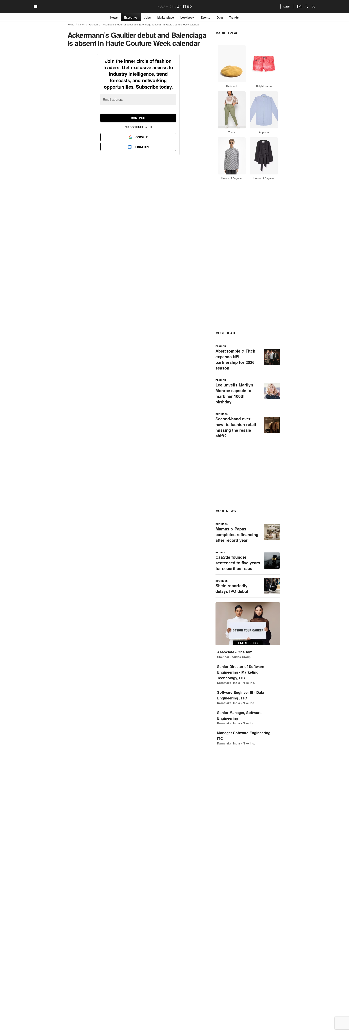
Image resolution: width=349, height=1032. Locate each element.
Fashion (93, 24)
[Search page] (306, 6)
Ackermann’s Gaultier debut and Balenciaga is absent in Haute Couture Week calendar (151, 24)
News (81, 24)
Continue (138, 118)
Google (142, 137)
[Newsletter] (299, 6)
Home (70, 24)
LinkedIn (142, 147)
